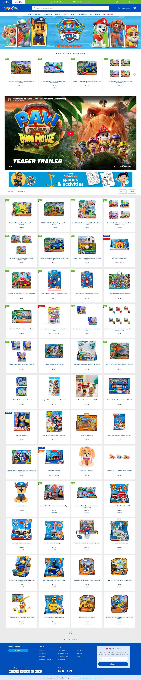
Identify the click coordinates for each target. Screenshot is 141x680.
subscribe (113, 664)
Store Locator (122, 2)
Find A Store (42, 653)
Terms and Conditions (84, 678)
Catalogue (42, 656)
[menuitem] (34, 14)
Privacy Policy (96, 678)
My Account (61, 659)
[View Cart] (134, 8)
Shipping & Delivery (63, 653)
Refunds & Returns (63, 656)
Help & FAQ (133, 2)
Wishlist (79, 656)
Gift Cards (79, 653)
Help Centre (61, 650)
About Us (41, 650)
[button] (102, 2)
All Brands (11, 191)
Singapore (18, 650)
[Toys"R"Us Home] (11, 8)
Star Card (79, 650)
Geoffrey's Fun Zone (45, 659)
